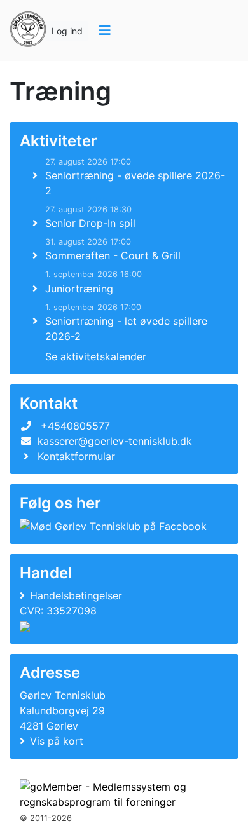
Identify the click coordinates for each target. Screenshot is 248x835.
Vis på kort (56, 741)
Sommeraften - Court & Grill (113, 255)
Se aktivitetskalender (95, 356)
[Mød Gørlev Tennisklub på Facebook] (113, 525)
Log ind (67, 30)
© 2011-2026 (46, 818)
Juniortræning (79, 288)
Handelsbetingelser (76, 595)
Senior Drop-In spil (90, 223)
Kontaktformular (76, 456)
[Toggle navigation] (104, 30)
